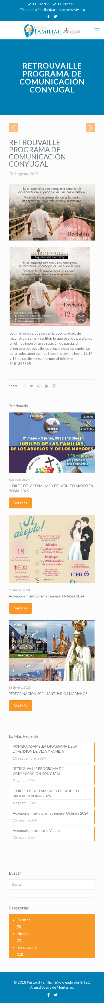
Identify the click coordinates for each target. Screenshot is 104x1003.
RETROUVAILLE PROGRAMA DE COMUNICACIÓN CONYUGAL (38, 771)
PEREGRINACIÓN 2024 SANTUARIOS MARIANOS (48, 694)
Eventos (24, 920)
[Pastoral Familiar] (52, 30)
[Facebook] (48, 16)
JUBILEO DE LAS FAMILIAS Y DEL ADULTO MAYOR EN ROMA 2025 (46, 793)
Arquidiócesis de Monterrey (51, 987)
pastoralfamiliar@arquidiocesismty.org (55, 9)
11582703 (40, 4)
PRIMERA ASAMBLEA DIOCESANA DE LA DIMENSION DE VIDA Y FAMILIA (45, 748)
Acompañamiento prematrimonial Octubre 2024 (47, 596)
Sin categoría (28, 947)
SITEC (85, 982)
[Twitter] (55, 16)
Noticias (24, 934)
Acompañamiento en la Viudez (36, 830)
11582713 (65, 4)
